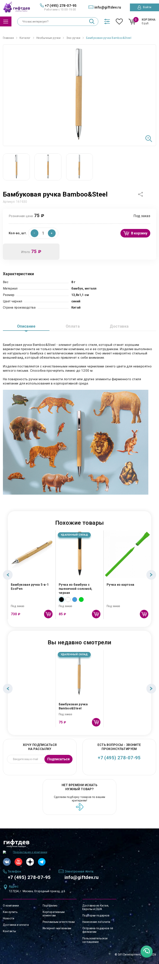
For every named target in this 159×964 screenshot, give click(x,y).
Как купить (10, 912)
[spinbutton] (43, 233)
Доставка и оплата (16, 924)
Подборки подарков (95, 915)
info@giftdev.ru (82, 877)
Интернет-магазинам (57, 928)
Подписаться (58, 759)
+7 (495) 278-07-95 (119, 757)
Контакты (9, 931)
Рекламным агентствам (59, 921)
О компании (11, 905)
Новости (8, 918)
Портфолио (50, 905)
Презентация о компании (30, 852)
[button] (52, 233)
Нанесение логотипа (96, 921)
